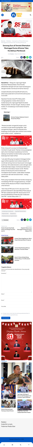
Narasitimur (13, 213)
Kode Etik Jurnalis (6, 424)
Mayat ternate (5, 213)
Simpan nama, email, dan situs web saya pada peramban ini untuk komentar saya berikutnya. (16, 314)
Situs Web (3, 306)
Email (2, 300)
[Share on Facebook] (21, 57)
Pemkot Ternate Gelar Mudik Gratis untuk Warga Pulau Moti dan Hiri (8, 229)
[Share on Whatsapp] (27, 57)
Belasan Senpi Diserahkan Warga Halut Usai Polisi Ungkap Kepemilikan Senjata (24, 411)
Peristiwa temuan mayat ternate (9, 216)
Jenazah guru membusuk (7, 211)
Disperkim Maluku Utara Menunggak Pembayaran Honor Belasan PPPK (24, 229)
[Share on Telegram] (30, 57)
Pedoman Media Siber (8, 426)
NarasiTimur (18, 439)
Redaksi (3, 422)
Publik (3, 377)
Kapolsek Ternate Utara (20, 211)
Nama (3, 294)
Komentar (3, 273)
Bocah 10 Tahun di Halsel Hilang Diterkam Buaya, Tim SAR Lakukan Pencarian (22, 259)
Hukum (19, 406)
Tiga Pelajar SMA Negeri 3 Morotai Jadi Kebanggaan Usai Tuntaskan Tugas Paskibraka (24, 396)
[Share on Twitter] (24, 57)
